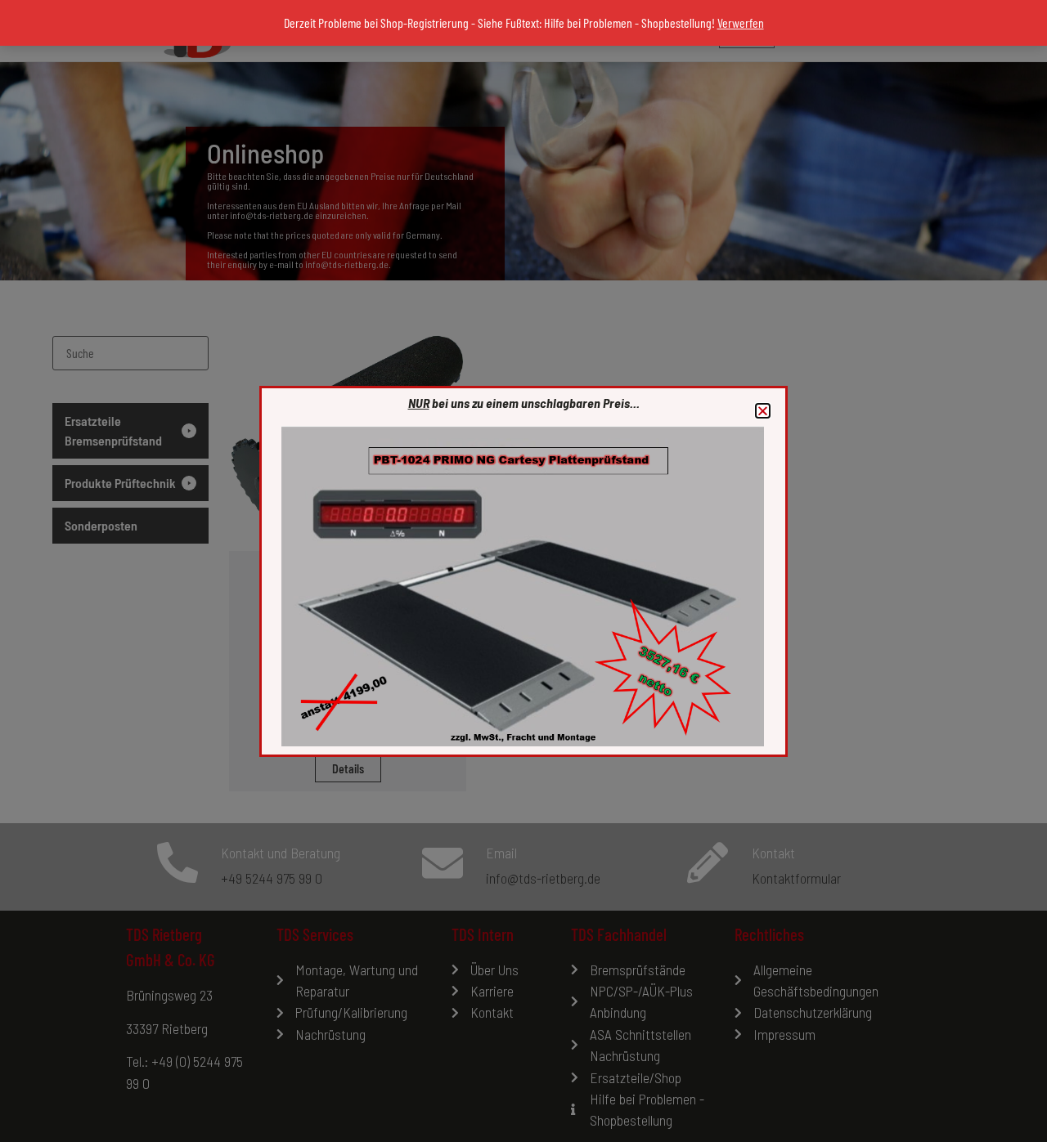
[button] (763, 411)
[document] (523, 571)
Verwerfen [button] (740, 22)
